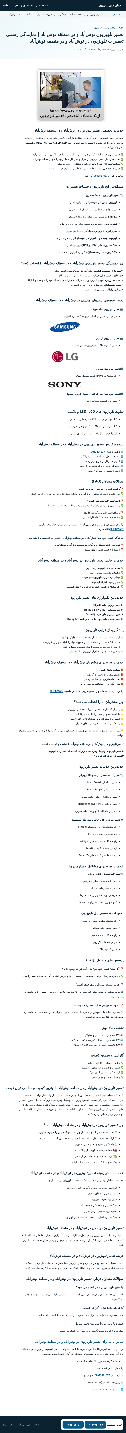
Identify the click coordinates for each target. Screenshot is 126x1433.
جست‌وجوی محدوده (22, 5)
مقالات (6, 5)
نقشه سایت (8, 1424)
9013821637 (101, 175)
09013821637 (102, 1375)
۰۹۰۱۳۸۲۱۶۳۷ (95, 1424)
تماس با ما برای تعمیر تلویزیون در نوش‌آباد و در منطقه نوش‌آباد (79, 1341)
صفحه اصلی (41, 5)
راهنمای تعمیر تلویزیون (111, 5)
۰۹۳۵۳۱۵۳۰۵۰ (73, 1424)
